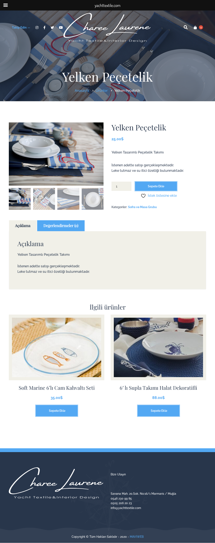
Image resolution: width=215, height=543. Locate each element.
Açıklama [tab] (22, 225)
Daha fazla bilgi (56, 350)
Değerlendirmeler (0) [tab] (60, 225)
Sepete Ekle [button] (57, 410)
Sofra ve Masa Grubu (142, 207)
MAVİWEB (137, 536)
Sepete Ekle (156, 186)
